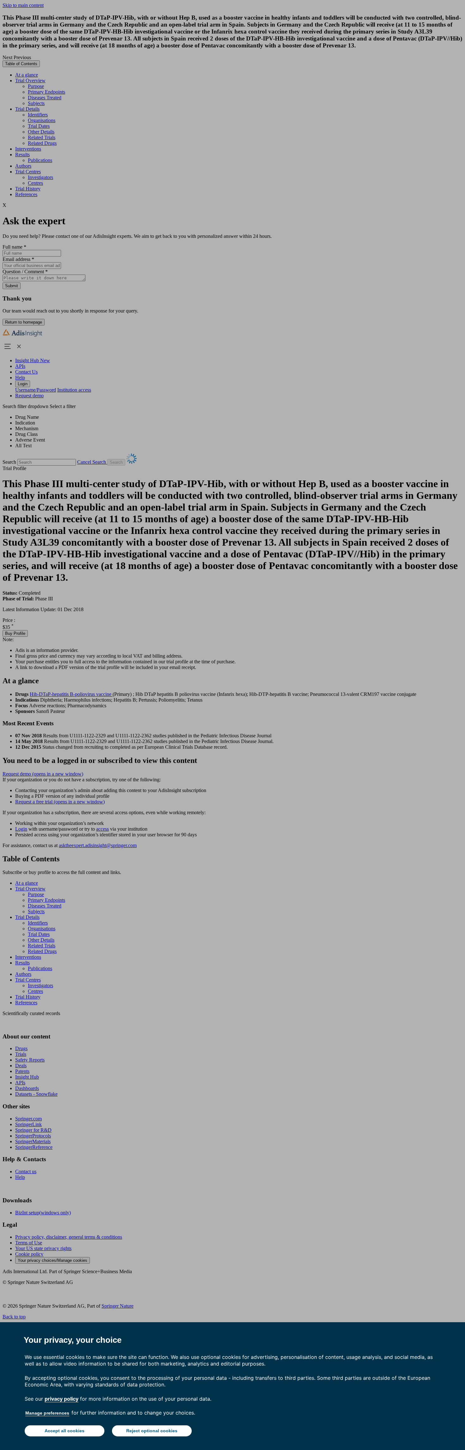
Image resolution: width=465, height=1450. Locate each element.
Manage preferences (47, 1413)
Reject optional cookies (151, 1430)
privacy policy (61, 1399)
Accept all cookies (64, 1430)
